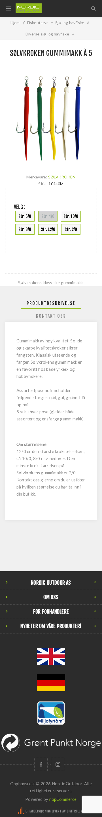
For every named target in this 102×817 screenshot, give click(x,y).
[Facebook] (41, 764)
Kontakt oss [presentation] (51, 316)
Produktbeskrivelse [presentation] (51, 303)
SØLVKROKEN (62, 176)
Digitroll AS (75, 811)
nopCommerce (63, 799)
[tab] (51, 303)
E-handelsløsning (38, 811)
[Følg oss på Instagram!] (57, 764)
